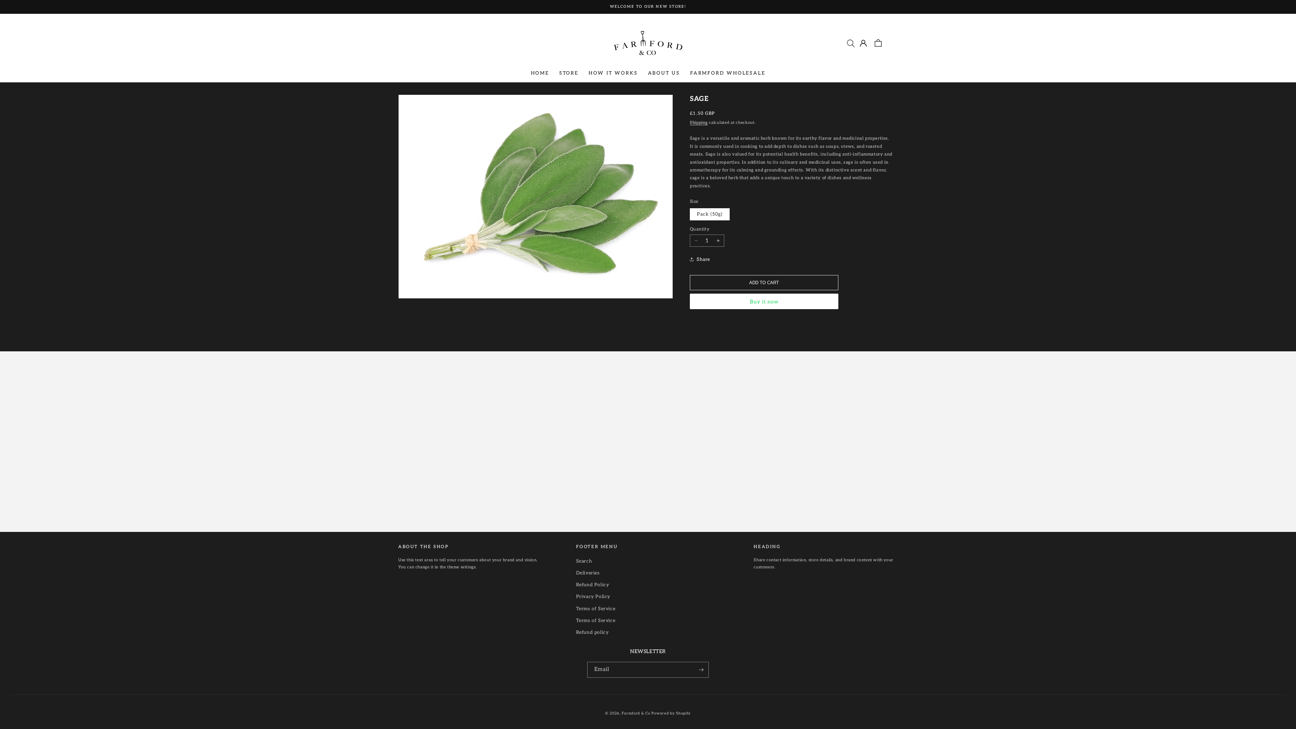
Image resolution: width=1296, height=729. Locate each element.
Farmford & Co (636, 713)
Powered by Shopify (671, 713)
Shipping (699, 122)
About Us (664, 73)
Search (584, 561)
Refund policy (592, 632)
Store (568, 73)
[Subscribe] (701, 670)
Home (540, 73)
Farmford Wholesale (727, 73)
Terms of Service (596, 609)
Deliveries (588, 573)
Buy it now (764, 302)
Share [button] (703, 259)
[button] (850, 43)
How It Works (613, 73)
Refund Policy (592, 585)
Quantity (699, 229)
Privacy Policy (593, 596)
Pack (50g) (710, 214)
